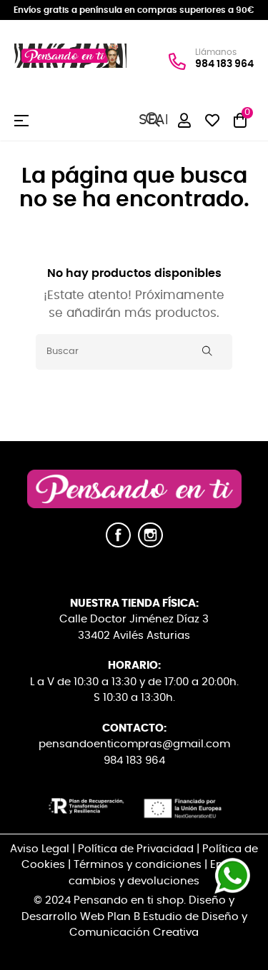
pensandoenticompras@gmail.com (134, 744)
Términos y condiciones (138, 864)
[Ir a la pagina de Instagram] (150, 544)
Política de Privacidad (136, 849)
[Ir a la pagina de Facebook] (118, 544)
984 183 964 (224, 64)
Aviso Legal (39, 849)
